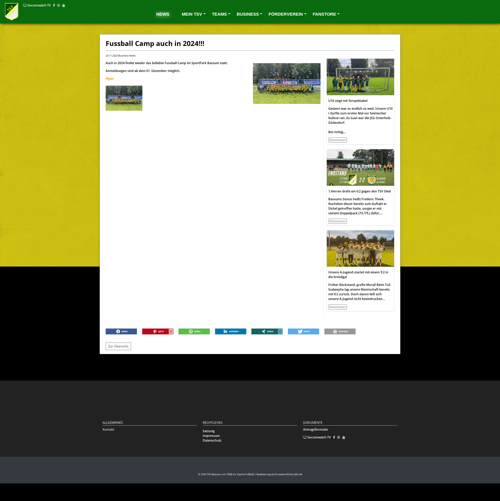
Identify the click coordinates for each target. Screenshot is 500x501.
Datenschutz (212, 440)
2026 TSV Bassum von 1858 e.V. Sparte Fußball (227, 474)
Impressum (211, 436)
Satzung (209, 431)
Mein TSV (192, 14)
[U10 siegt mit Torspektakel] (360, 77)
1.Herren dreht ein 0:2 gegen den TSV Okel (359, 191)
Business (248, 14)
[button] (121, 331)
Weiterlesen (337, 140)
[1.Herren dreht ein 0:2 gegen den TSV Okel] (360, 167)
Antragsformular (315, 429)
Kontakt (108, 429)
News (162, 14)
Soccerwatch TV (39, 5)
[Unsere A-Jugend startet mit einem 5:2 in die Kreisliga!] (360, 248)
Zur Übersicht (118, 346)
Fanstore (324, 14)
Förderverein (286, 14)
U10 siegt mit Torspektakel (347, 101)
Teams (219, 14)
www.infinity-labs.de (290, 474)
